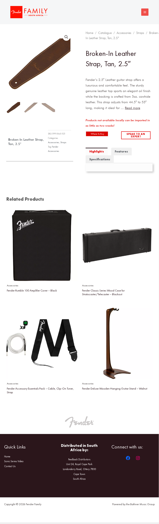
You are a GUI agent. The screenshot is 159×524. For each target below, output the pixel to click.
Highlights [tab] (96, 151)
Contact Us (10, 466)
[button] (66, 37)
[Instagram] (137, 458)
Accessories (53, 142)
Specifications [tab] (99, 159)
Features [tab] (121, 151)
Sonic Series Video (14, 461)
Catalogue (105, 33)
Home (89, 33)
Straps (63, 142)
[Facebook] (128, 458)
